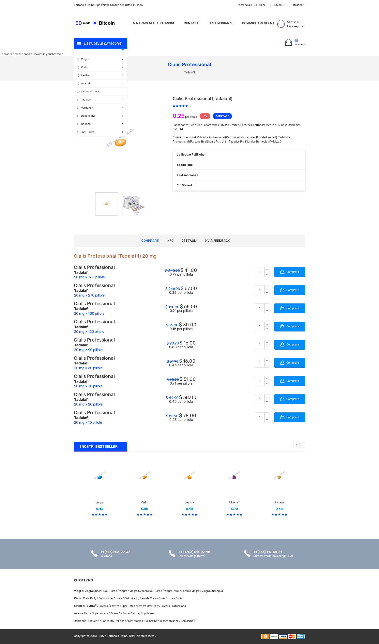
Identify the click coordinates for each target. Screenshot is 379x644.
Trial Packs (87, 131)
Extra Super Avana (96, 613)
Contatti (191, 23)
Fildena (234, 502)
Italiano (298, 5)
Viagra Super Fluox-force (101, 591)
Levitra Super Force (122, 606)
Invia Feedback (217, 241)
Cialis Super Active (110, 598)
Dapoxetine (88, 115)
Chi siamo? (184, 185)
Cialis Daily (89, 598)
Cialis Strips (166, 598)
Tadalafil (86, 99)
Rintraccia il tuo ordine (251, 5)
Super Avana (131, 613)
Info (170, 241)
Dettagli (189, 241)
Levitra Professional (174, 606)
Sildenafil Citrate (91, 91)
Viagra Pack (171, 591)
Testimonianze (220, 23)
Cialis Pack (131, 598)
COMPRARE (222, 116)
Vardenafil (87, 107)
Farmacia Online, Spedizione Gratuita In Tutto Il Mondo (108, 5)
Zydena (279, 502)
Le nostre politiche (191, 154)
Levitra (85, 75)
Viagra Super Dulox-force (145, 591)
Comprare (150, 241)
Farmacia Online (117, 636)
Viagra (85, 59)
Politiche (120, 621)
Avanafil (86, 83)
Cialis (84, 67)
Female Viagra (190, 591)
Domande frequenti (258, 23)
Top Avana (147, 613)
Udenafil (86, 123)
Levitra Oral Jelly (148, 606)
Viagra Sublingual (212, 591)
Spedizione (185, 165)
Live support (296, 26)
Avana (115, 613)
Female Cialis (148, 598)
